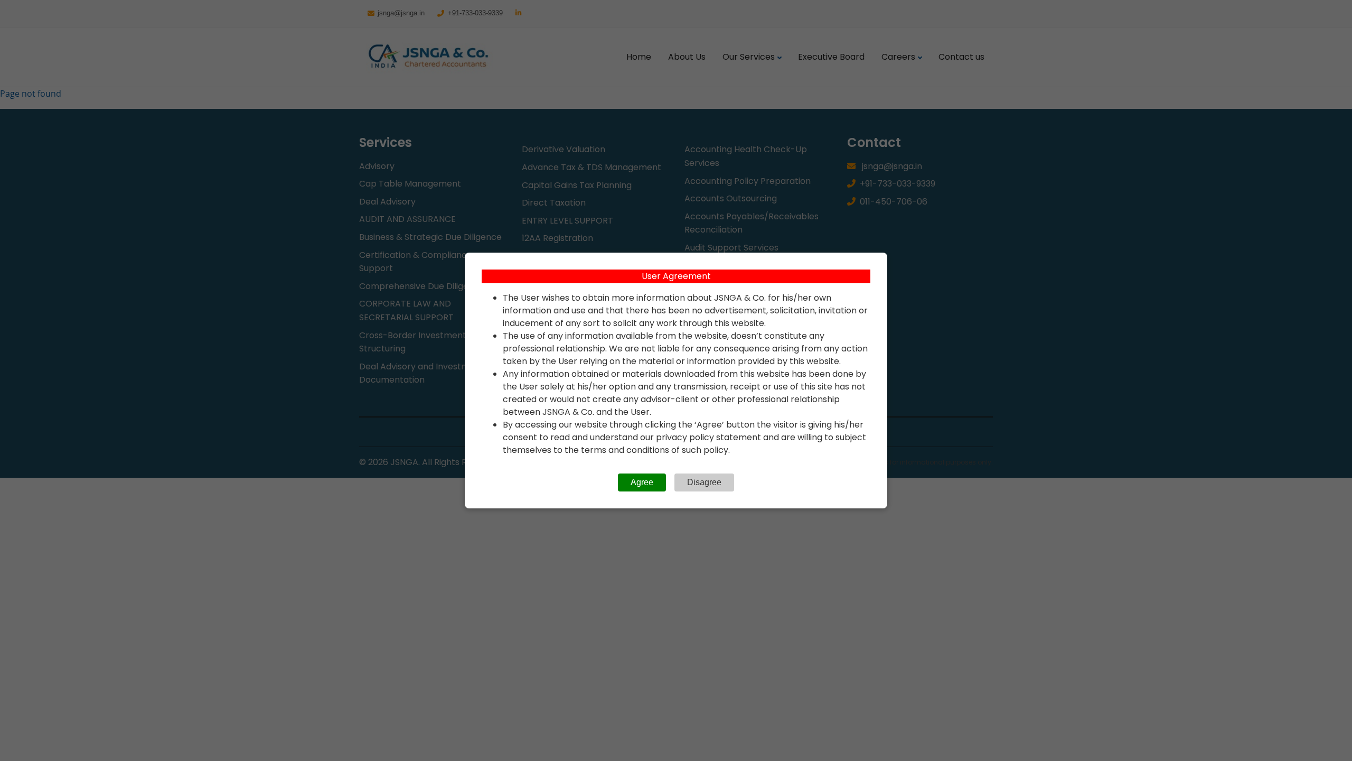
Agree (642, 482)
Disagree (704, 482)
